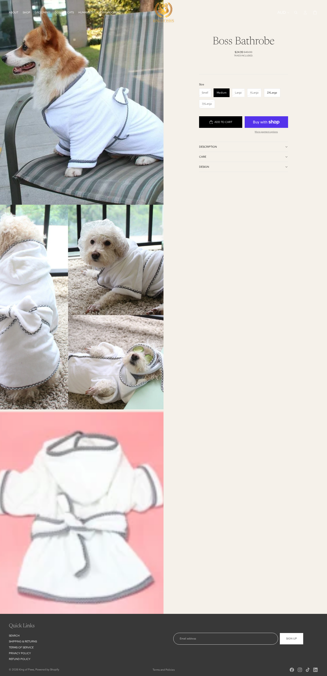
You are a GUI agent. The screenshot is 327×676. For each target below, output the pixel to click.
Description (208, 147)
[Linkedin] (315, 669)
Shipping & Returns (23, 641)
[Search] (296, 12)
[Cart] (315, 12)
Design (204, 167)
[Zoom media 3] (82, 511)
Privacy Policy (20, 653)
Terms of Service (21, 647)
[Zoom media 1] (82, 102)
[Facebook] (292, 669)
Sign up (291, 638)
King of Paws (26, 669)
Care (202, 157)
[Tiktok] (307, 669)
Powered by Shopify (47, 669)
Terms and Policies (164, 670)
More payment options (266, 131)
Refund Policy (19, 659)
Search (14, 635)
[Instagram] (300, 669)
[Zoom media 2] (82, 307)
